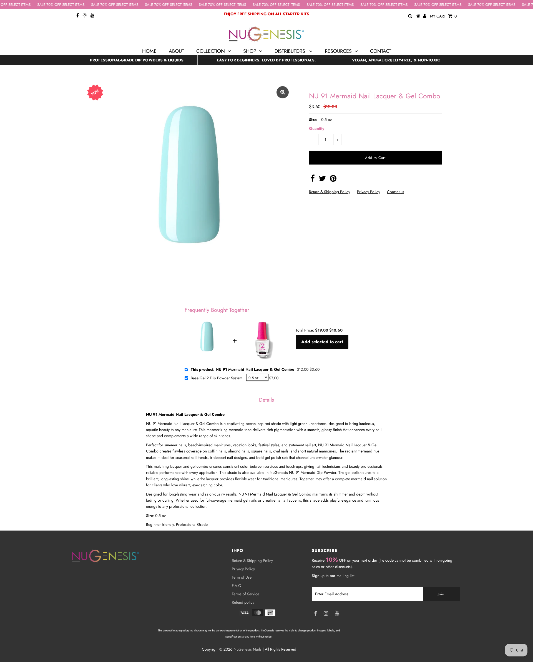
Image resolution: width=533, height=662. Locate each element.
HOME (149, 51)
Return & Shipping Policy (329, 192)
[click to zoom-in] (282, 92)
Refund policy (243, 602)
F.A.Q (236, 585)
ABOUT (176, 51)
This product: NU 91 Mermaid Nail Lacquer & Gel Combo (242, 369)
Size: (313, 119)
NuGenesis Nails (247, 649)
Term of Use (242, 577)
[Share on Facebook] (312, 180)
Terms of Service (245, 594)
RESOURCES (338, 51)
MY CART (443, 16)
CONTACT (380, 51)
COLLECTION (210, 51)
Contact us (395, 192)
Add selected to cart (322, 342)
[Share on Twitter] (322, 180)
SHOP (249, 51)
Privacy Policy (368, 192)
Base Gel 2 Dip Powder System (216, 378)
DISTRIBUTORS (290, 51)
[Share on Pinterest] (333, 180)
